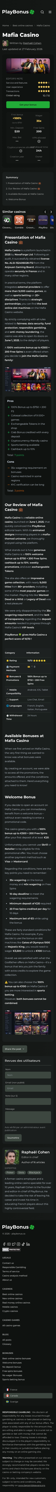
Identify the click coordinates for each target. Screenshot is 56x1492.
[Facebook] (4, 1244)
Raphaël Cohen (32, 43)
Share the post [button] (13, 1049)
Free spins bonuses (12, 1371)
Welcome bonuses (12, 1362)
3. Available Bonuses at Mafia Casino (25, 194)
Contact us (8, 1263)
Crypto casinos (10, 1311)
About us (7, 1280)
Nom (8, 1069)
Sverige (14, 1401)
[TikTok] (23, 1244)
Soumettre (13, 1137)
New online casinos (12, 1298)
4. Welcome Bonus (16, 199)
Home (5, 25)
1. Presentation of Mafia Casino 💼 (23, 183)
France (13, 1389)
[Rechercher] (42, 12)
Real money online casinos (16, 1302)
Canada (14, 1395)
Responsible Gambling (14, 1267)
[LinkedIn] (28, 1244)
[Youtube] (9, 1244)
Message (9, 1109)
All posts (6, 1340)
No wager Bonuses (12, 1375)
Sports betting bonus (13, 1379)
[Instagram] (18, 1244)
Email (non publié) (14, 1082)
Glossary (6, 1344)
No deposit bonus (11, 1367)
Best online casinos (23, 25)
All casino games (11, 1325)
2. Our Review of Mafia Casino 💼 (23, 188)
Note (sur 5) (11, 1095)
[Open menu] (50, 12)
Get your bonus (28, 104)
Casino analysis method (14, 1275)
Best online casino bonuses (16, 1358)
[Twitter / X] (14, 1244)
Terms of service (10, 1271)
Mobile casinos (10, 1307)
